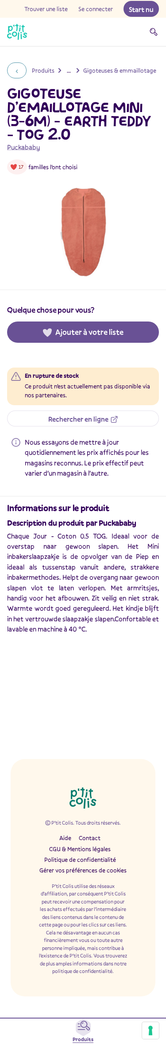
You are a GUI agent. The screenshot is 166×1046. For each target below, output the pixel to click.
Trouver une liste (46, 9)
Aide (65, 838)
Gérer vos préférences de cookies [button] (83, 870)
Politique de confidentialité (80, 860)
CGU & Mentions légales (80, 849)
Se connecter (95, 9)
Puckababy (23, 147)
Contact (89, 838)
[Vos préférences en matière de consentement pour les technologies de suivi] (150, 1030)
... (69, 70)
